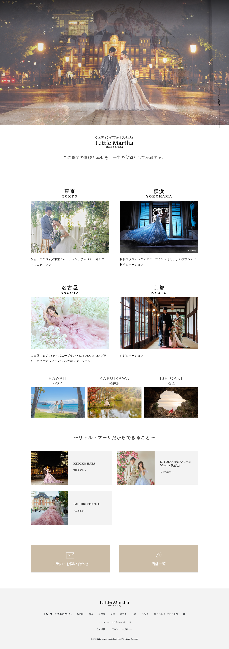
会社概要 (101, 629)
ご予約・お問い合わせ (70, 564)
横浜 (91, 614)
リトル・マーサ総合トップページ (114, 622)
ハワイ (145, 614)
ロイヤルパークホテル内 (166, 614)
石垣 (134, 614)
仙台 (185, 614)
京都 (112, 614)
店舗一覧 (159, 564)
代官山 (80, 614)
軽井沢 (123, 614)
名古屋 (102, 614)
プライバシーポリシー (121, 629)
